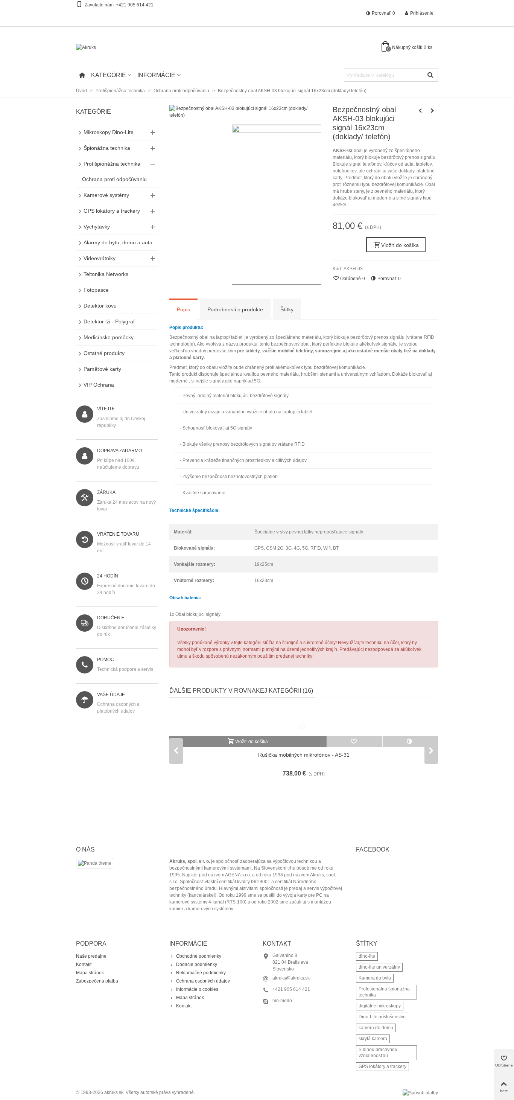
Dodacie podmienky (196, 964)
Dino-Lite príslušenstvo (382, 1016)
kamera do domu (376, 1027)
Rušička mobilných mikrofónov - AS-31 (304, 755)
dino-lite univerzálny (379, 967)
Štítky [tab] (286, 309)
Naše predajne (91, 956)
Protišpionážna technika (112, 164)
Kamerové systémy (106, 195)
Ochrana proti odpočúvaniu (114, 179)
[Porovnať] (410, 741)
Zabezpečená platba (97, 981)
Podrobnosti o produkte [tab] (235, 309)
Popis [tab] (183, 309)
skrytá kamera (373, 1038)
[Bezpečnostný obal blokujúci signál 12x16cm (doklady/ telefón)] (432, 110)
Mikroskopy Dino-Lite (109, 132)
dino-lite (367, 956)
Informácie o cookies (197, 989)
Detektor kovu (100, 306)
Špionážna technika (107, 148)
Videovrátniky (100, 258)
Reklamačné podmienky (201, 972)
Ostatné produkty (104, 353)
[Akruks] (117, 47)
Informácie (156, 75)
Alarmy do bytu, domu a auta (118, 242)
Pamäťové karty (102, 369)
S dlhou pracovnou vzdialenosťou (378, 1052)
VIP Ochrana (99, 385)
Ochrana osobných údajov (203, 981)
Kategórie (108, 75)
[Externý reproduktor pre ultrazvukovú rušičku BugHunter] (420, 110)
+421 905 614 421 (135, 5)
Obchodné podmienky (198, 956)
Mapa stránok (90, 972)
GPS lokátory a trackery (112, 211)
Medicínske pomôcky (109, 337)
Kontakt (83, 964)
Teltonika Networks (106, 274)
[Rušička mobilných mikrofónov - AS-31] (303, 721)
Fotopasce (96, 290)
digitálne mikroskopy (380, 1006)
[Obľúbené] (355, 741)
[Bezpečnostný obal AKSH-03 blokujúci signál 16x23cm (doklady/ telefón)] (245, 115)
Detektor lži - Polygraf (109, 321)
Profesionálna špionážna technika (384, 992)
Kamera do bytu (375, 978)
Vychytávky (97, 227)
